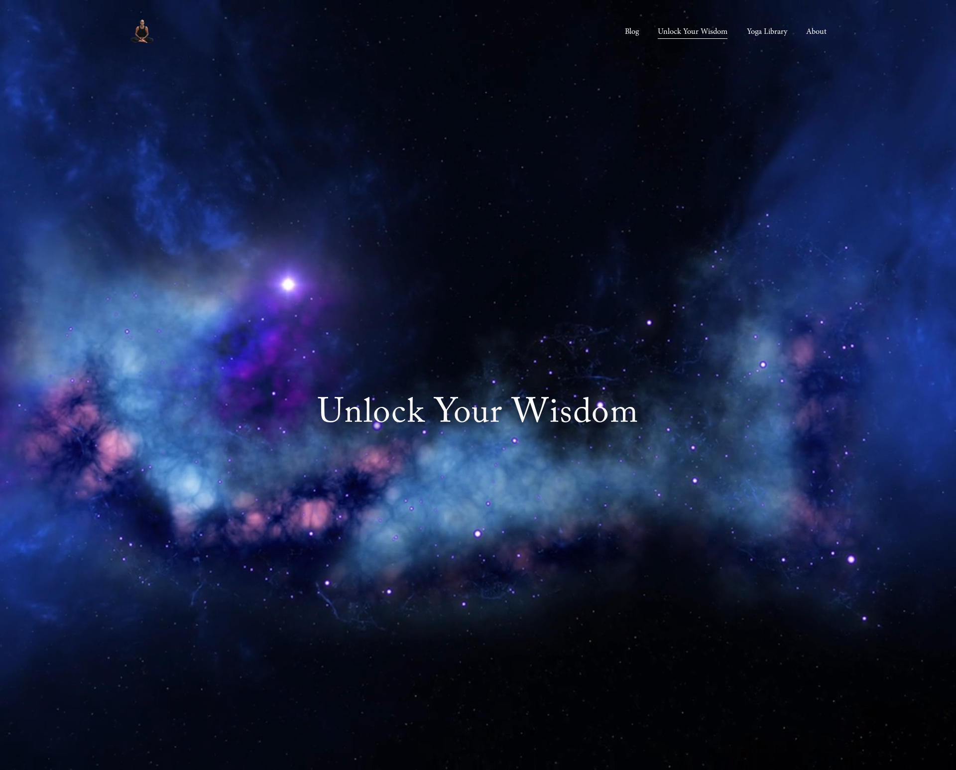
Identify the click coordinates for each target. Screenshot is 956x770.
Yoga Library (767, 31)
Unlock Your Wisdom (692, 31)
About (816, 31)
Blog (632, 31)
